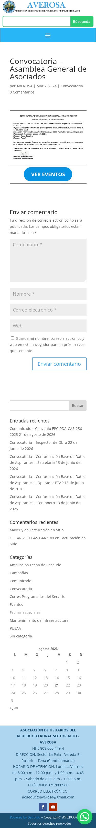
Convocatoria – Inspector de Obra (38, 442)
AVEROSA (25, 85)
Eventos (16, 604)
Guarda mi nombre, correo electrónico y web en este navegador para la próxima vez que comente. (47, 344)
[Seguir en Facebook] (43, 807)
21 (57, 685)
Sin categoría (21, 636)
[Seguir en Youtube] (53, 807)
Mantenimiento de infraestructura (39, 620)
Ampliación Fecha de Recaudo (35, 564)
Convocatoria (72, 85)
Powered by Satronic (25, 817)
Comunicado (20, 580)
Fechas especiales (25, 612)
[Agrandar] (79, 119)
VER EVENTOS (48, 174)
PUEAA (15, 628)
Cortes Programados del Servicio (37, 596)
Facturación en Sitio (46, 530)
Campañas (19, 572)
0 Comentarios (22, 92)
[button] (84, 816)
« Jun (14, 707)
